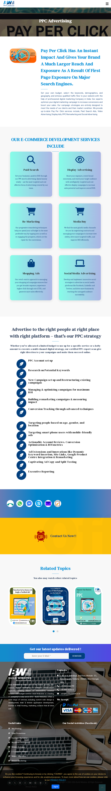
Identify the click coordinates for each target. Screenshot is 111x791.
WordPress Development (20, 742)
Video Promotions (17, 733)
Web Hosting (15, 729)
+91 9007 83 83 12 (67, 690)
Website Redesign (17, 747)
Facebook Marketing (18, 738)
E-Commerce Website (19, 752)
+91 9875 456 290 (67, 686)
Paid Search (31, 170)
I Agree (55, 786)
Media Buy (79, 221)
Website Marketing (18, 761)
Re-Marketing (31, 221)
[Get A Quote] (57, 503)
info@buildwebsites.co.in (70, 694)
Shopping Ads (31, 273)
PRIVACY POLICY (58, 780)
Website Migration (18, 756)
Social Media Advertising (80, 273)
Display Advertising (79, 170)
